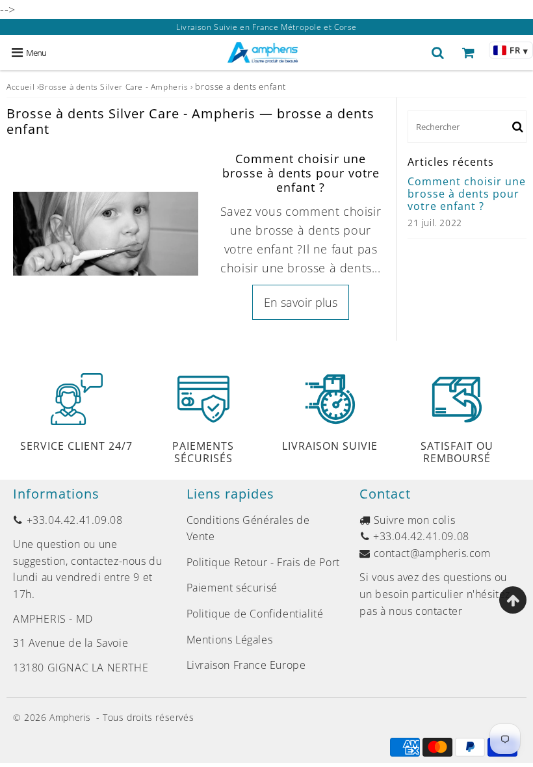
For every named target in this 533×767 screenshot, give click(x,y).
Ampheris (70, 717)
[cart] (468, 52)
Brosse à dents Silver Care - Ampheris (113, 86)
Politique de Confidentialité (255, 613)
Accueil (20, 86)
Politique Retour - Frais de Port (263, 562)
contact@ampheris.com (432, 553)
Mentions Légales (230, 639)
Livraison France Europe (246, 665)
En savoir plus (300, 302)
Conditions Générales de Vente (248, 528)
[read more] (105, 233)
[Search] (437, 52)
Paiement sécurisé (232, 587)
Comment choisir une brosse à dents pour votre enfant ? (301, 172)
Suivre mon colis (415, 520)
